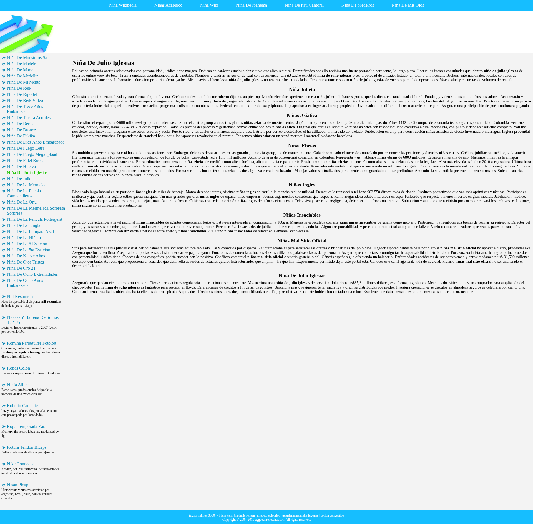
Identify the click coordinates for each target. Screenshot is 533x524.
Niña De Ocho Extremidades (32, 274)
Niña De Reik (19, 88)
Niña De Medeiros (357, 5)
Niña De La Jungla (23, 225)
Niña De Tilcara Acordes (29, 117)
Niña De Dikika (21, 136)
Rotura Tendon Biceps (26, 447)
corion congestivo (332, 515)
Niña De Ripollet (22, 94)
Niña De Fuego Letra (25, 148)
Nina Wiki (209, 5)
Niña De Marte (20, 69)
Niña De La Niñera (24, 237)
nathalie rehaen (245, 515)
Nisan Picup (17, 484)
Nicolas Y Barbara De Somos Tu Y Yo (33, 320)
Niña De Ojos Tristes (25, 262)
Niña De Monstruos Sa (27, 57)
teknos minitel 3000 (202, 515)
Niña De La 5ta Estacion (28, 249)
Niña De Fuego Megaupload (32, 154)
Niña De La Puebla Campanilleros (24, 193)
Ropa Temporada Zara (26, 426)
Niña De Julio (19, 178)
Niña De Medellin (23, 76)
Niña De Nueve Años (26, 256)
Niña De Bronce (21, 129)
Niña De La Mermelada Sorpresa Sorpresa (36, 210)
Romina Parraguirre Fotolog (31, 343)
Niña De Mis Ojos (408, 5)
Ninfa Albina (18, 384)
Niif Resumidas (20, 296)
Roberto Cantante (22, 405)
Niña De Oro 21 (21, 268)
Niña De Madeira (22, 63)
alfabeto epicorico (268, 515)
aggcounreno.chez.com (270, 520)
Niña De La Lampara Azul (30, 231)
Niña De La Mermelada (28, 184)
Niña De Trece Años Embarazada (25, 109)
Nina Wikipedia (123, 5)
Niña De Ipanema (251, 5)
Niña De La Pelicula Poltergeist (34, 219)
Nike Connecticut (22, 464)
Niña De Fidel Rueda (25, 160)
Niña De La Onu (22, 202)
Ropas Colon (18, 368)
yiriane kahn (225, 515)
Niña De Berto (20, 123)
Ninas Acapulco (168, 5)
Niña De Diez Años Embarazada (35, 142)
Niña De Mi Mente (23, 82)
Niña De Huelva (21, 166)
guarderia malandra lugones (300, 515)
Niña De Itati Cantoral (304, 5)
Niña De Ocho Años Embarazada (25, 283)
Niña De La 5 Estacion (27, 243)
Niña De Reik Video (25, 100)
